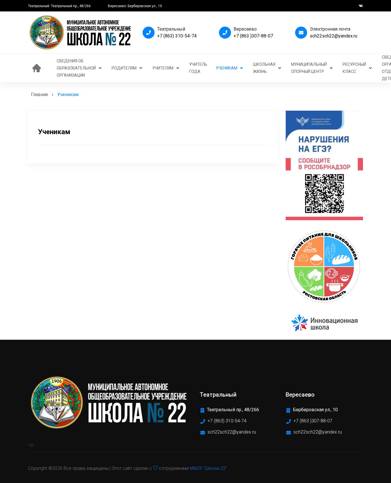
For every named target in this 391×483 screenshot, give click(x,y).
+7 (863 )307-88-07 (253, 36)
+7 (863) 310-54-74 (177, 36)
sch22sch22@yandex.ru (333, 36)
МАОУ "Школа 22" (208, 468)
